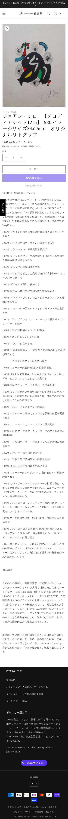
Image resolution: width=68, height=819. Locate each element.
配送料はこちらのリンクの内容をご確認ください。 (21, 146)
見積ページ (2, 207)
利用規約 (39, 812)
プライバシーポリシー (23, 812)
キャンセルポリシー (48, 816)
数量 (4, 151)
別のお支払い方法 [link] (34, 185)
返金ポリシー (54, 807)
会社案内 (10, 679)
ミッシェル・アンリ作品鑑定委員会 (24, 693)
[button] (3, 13)
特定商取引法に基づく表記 (26, 816)
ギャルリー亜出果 (21, 807)
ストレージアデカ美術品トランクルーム (27, 686)
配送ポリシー (51, 812)
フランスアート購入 (16, 701)
